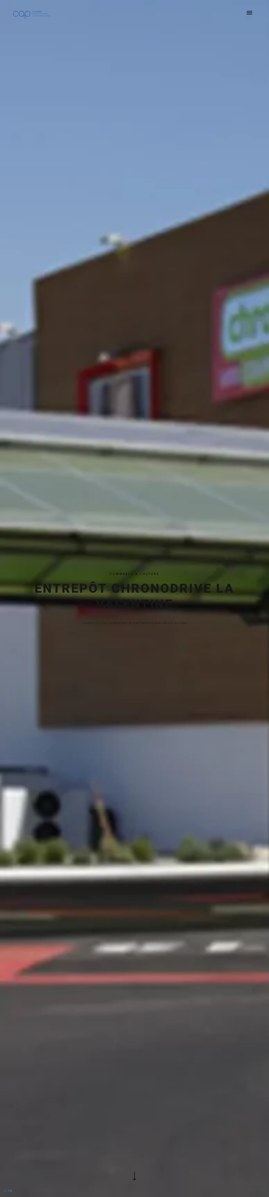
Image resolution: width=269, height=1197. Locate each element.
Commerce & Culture (134, 574)
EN (5, 1191)
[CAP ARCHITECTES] (31, 14)
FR (10, 1191)
